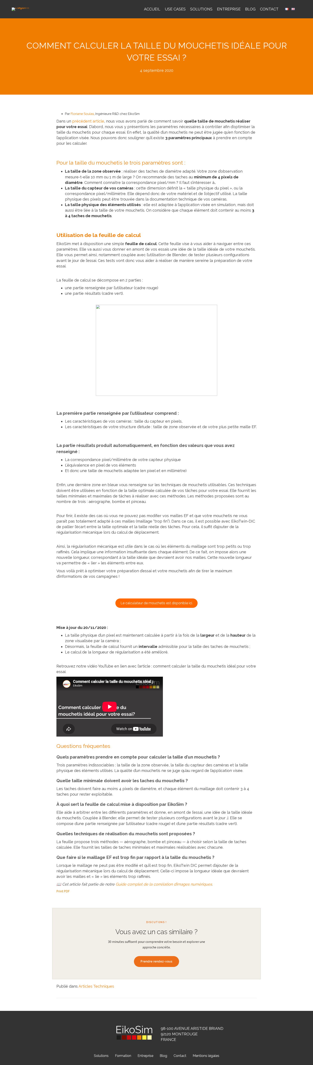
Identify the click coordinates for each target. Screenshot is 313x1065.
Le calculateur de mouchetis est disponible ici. (157, 603)
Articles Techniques (96, 986)
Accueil (152, 9)
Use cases (175, 9)
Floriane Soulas (82, 114)
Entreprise (229, 9)
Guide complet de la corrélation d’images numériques (164, 884)
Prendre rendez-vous (156, 961)
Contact (269, 9)
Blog (250, 9)
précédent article (88, 121)
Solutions (201, 9)
